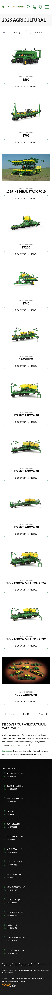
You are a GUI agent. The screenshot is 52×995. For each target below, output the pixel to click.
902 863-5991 (12, 776)
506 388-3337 (12, 877)
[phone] (34, 7)
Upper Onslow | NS (16, 937)
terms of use (9, 972)
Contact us (6, 751)
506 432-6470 (12, 928)
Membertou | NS (15, 836)
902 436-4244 (12, 915)
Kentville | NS (14, 824)
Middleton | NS (14, 849)
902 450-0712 (12, 814)
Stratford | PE (14, 899)
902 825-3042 (12, 852)
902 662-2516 (12, 941)
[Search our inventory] (28, 7)
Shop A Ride (15, 981)
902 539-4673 (12, 840)
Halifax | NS (12, 811)
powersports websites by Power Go (33, 978)
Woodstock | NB (15, 950)
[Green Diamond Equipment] (13, 7)
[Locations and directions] (40, 7)
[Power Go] (23, 985)
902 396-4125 (12, 890)
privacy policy (45, 970)
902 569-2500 (12, 903)
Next (41, 714)
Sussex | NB (12, 925)
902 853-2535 (12, 789)
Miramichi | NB (14, 861)
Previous (12, 714)
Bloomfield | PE (15, 786)
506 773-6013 (12, 865)
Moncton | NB (14, 874)
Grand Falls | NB (15, 798)
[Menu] (47, 6)
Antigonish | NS (15, 773)
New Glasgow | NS (16, 887)
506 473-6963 (12, 802)
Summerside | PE (15, 912)
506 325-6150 (12, 953)
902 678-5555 (12, 827)
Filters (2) (16, 32)
